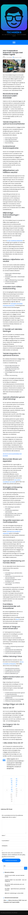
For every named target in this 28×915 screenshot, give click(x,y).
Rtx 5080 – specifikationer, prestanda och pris (15, 889)
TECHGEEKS (14, 32)
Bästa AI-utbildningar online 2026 (14, 893)
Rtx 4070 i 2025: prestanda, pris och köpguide (14, 885)
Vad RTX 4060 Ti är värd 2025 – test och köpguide (16, 880)
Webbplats (4, 845)
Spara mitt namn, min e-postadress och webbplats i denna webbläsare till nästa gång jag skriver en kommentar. (13, 854)
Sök (4, 866)
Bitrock (17, 619)
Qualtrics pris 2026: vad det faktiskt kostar (14, 876)
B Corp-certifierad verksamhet (15, 240)
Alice (5, 900)
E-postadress (5, 840)
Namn (4, 835)
